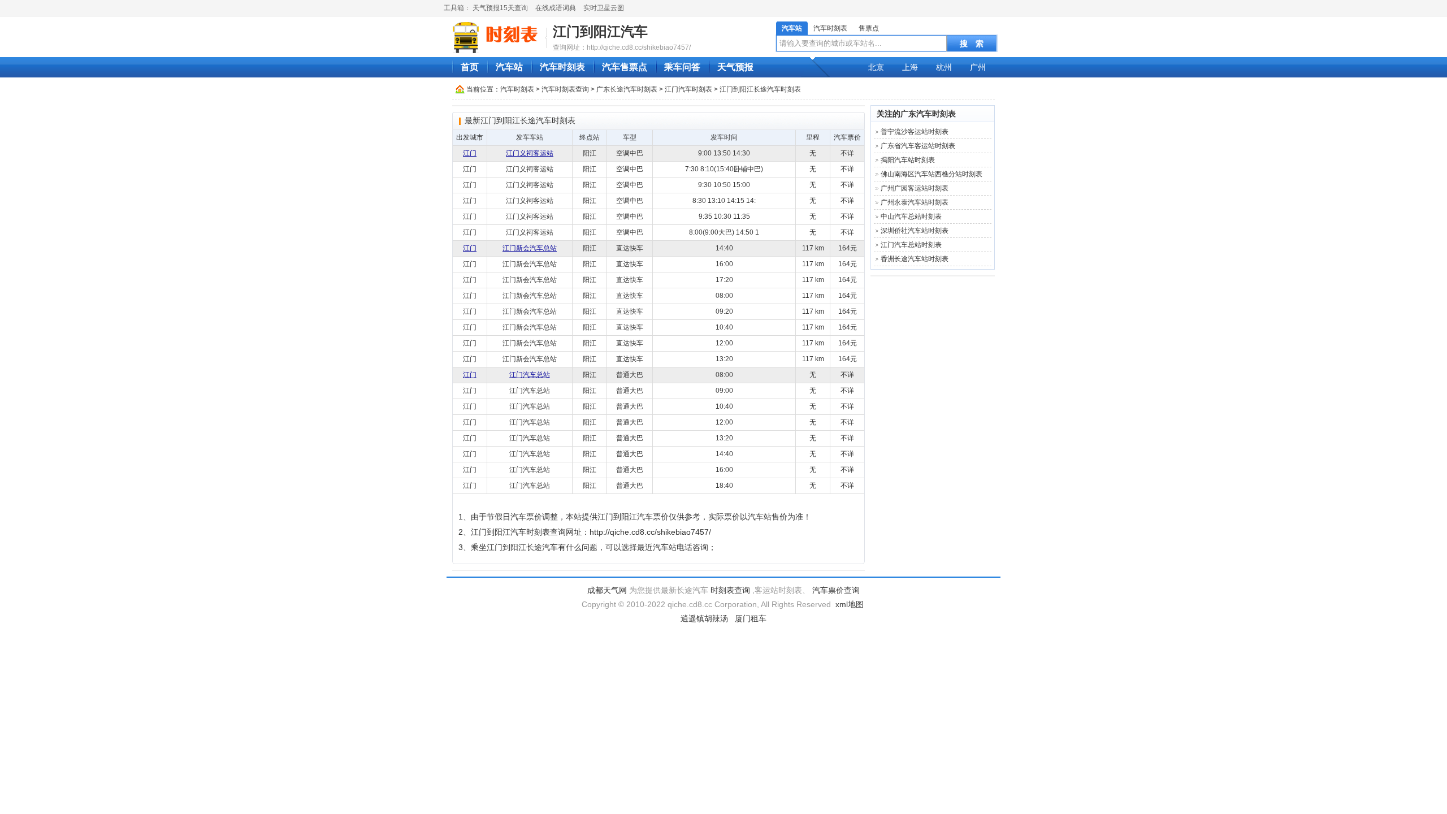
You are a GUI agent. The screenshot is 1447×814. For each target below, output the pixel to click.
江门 (469, 153)
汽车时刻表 (830, 28)
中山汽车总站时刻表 (911, 216)
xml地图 (849, 604)
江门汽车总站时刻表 (911, 245)
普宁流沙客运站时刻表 (914, 132)
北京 (876, 67)
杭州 (944, 67)
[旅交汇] (496, 37)
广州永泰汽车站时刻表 (914, 202)
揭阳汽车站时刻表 (908, 160)
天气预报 (735, 67)
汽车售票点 (624, 67)
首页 (470, 67)
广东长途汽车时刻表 (626, 89)
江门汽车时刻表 (688, 89)
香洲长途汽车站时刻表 (914, 259)
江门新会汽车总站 (529, 248)
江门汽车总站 (529, 375)
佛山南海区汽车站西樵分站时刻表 (931, 174)
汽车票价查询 (836, 590)
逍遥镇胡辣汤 (704, 618)
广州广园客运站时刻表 (914, 188)
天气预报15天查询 (500, 8)
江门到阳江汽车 (600, 31)
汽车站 (792, 28)
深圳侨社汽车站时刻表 (914, 231)
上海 (910, 67)
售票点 (869, 28)
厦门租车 (750, 618)
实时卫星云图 (603, 8)
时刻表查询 (730, 590)
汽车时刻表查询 (565, 89)
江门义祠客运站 (529, 153)
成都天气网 (607, 590)
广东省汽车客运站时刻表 (918, 146)
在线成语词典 (555, 8)
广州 (978, 67)
